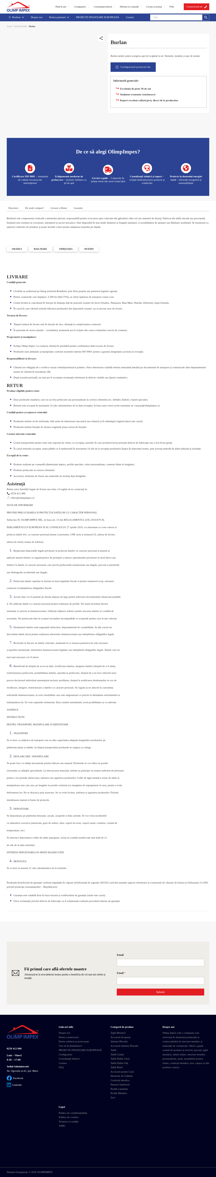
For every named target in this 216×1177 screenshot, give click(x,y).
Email (120, 954)
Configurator (80, 6)
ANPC (62, 1125)
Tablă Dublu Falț (119, 1063)
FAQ (172, 6)
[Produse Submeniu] (23, 17)
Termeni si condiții (68, 1121)
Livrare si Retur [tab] (59, 208)
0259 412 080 (14, 1048)
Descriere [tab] (13, 208)
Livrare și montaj (154, 6)
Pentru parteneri (57, 17)
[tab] (17, 249)
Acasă (9, 26)
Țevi (113, 1097)
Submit (160, 992)
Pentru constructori (69, 1037)
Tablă (113, 1050)
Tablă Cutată (117, 1054)
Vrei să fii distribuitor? (70, 1046)
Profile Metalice (119, 1093)
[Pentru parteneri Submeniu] (68, 17)
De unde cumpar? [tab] (34, 208)
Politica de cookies (68, 1117)
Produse (16, 17)
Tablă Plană (117, 1067)
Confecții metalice (120, 1080)
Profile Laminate (119, 1089)
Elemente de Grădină (122, 1076)
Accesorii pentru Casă (122, 1071)
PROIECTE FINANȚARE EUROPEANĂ (97, 17)
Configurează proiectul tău (135, 67)
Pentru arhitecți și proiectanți (74, 1041)
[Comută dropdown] (205, 7)
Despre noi (36, 17)
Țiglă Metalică (118, 1033)
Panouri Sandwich (120, 1084)
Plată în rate (61, 6)
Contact (130, 17)
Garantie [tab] (78, 208)
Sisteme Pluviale (20, 26)
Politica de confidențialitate (73, 1113)
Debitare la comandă (129, 6)
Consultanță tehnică (103, 6)
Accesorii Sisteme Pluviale (124, 1046)
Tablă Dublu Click (120, 1058)
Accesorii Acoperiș (120, 1037)
